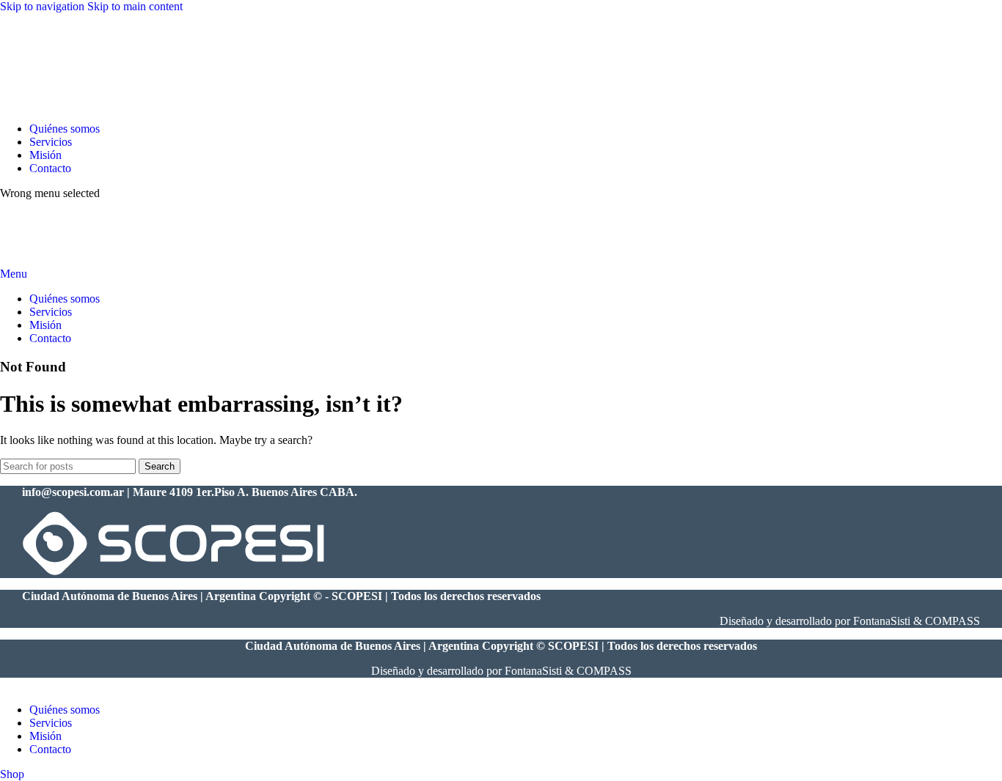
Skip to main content (135, 6)
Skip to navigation (43, 6)
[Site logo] (45, 103)
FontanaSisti (881, 621)
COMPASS (952, 621)
